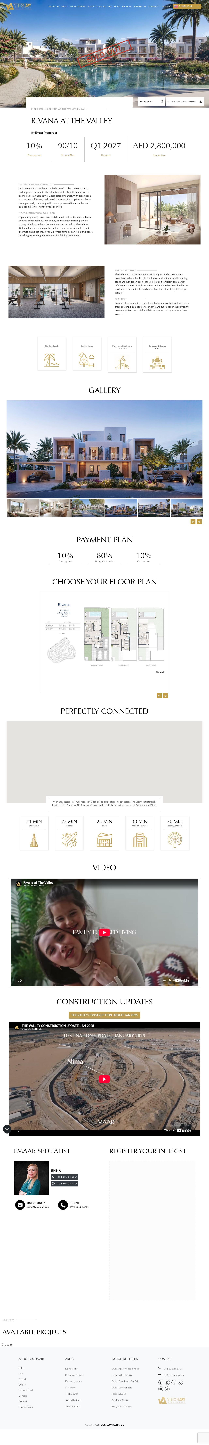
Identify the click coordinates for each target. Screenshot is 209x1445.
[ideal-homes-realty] (167, 1382)
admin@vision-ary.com (38, 1206)
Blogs (166, 6)
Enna (56, 1170)
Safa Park (70, 1387)
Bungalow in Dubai (121, 1406)
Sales (52, 6)
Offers (126, 6)
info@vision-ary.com (173, 1375)
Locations (95, 6)
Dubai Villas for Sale (122, 1375)
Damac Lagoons (73, 1381)
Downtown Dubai (74, 1375)
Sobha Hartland (73, 1400)
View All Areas (72, 1406)
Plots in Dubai (119, 1393)
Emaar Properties (46, 132)
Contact (154, 6)
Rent (65, 6)
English (185, 6)
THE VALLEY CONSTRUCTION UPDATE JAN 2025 (104, 1015)
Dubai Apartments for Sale (125, 1368)
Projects (114, 6)
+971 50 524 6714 (79, 1206)
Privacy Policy (26, 1406)
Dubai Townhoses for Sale (125, 1381)
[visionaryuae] (160, 1382)
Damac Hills (71, 1368)
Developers (78, 6)
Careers (23, 1395)
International (26, 1390)
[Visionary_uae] (173, 1382)
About (138, 6)
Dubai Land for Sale (122, 1387)
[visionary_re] (180, 1382)
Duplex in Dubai (120, 1400)
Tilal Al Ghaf (71, 1393)
